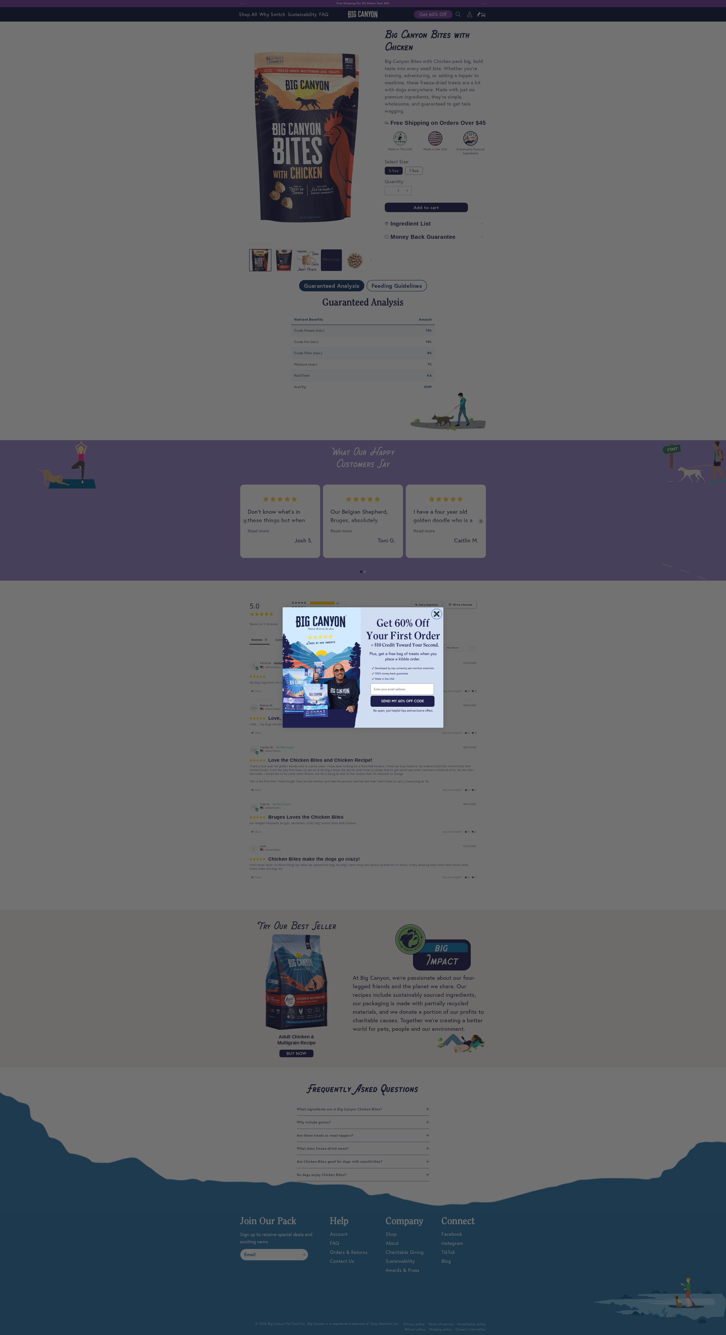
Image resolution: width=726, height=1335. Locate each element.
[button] (402, 701)
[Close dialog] (436, 614)
